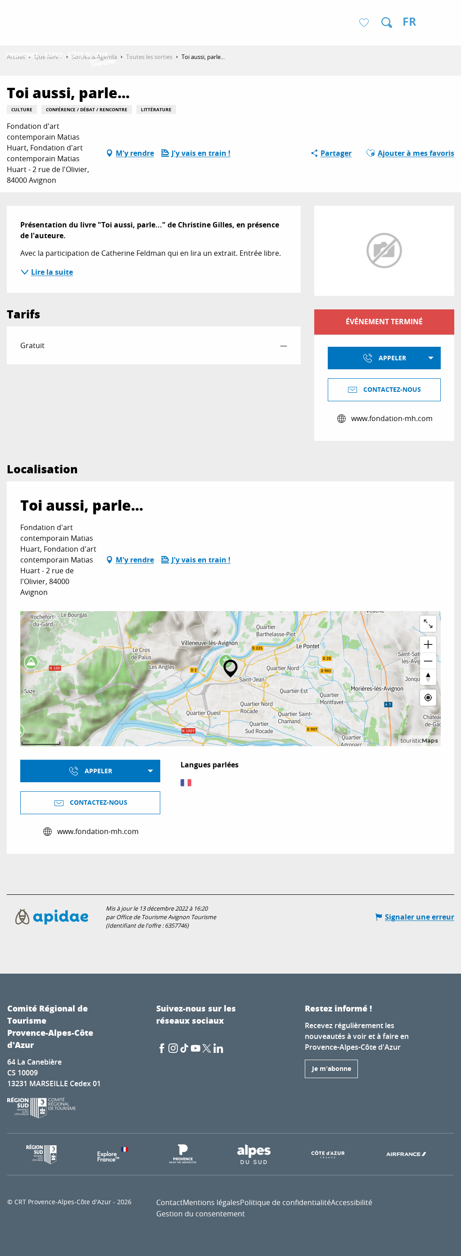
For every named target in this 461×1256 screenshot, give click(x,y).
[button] (387, 23)
